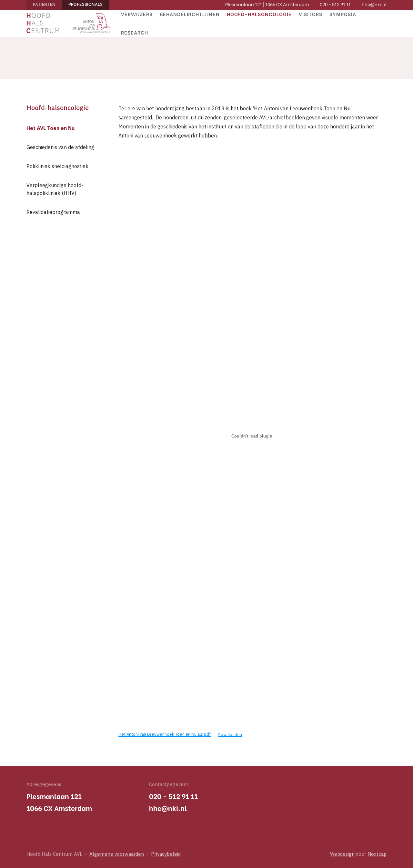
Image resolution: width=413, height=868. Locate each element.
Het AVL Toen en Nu (50, 128)
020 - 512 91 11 (335, 4)
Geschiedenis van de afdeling (60, 147)
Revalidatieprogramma (53, 212)
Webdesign (342, 854)
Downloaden (230, 735)
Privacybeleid (166, 854)
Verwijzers (137, 13)
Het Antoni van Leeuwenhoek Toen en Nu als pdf (164, 735)
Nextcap (377, 854)
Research (134, 32)
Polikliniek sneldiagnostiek (57, 166)
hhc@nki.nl (374, 4)
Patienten (44, 4)
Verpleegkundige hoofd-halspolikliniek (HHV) (54, 189)
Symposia (342, 13)
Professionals (85, 4)
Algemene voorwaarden (116, 854)
